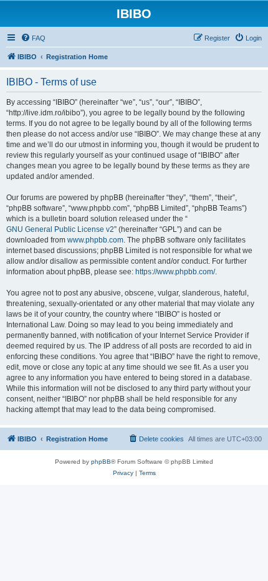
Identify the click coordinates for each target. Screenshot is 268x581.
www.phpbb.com (95, 240)
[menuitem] (33, 38)
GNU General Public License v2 (60, 229)
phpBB (101, 461)
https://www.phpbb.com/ (175, 271)
